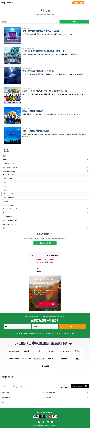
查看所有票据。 (50, 333)
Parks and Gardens (9, 198)
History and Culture (9, 171)
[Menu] (87, 3)
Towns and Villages (9, 163)
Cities (5, 160)
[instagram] (48, 422)
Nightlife (6, 182)
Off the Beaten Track (9, 224)
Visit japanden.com (78, 386)
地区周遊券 (70, 333)
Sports (6, 190)
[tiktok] (43, 422)
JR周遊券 (41, 426)
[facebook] (39, 422)
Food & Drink (8, 179)
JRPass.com (6, 228)
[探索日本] (7, 3)
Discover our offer (45, 304)
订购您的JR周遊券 (78, 3)
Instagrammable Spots (10, 220)
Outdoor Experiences (10, 205)
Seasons (5, 213)
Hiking (6, 201)
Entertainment (8, 175)
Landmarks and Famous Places (12, 167)
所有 (4, 156)
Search (73, 22)
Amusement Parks (9, 194)
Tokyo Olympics (8, 216)
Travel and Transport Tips (11, 209)
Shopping (7, 186)
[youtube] (52, 422)
